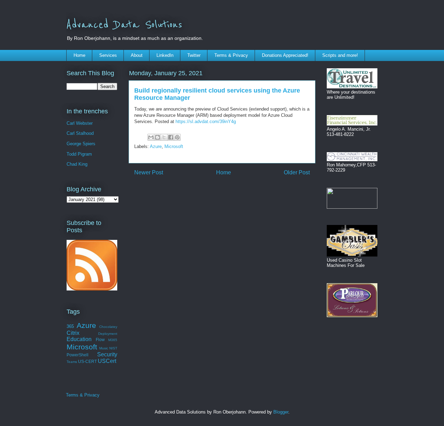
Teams (72, 362)
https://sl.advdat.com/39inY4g (206, 121)
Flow (100, 339)
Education (79, 339)
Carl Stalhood (80, 133)
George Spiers (81, 143)
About (137, 55)
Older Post (297, 172)
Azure (156, 146)
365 (70, 326)
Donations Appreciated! (285, 55)
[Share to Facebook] (170, 137)
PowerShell (77, 355)
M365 (112, 340)
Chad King (77, 164)
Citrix (73, 333)
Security (107, 354)
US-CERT (87, 361)
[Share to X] (164, 137)
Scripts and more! (340, 55)
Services (108, 55)
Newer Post (148, 172)
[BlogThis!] (157, 137)
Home (79, 55)
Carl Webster (80, 123)
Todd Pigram (79, 154)
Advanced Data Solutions (124, 25)
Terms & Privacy (231, 55)
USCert (107, 361)
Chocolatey (108, 327)
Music (103, 348)
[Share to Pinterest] (177, 137)
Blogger (280, 412)
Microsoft (173, 146)
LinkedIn (164, 55)
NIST (113, 348)
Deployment (107, 334)
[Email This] (150, 137)
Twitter (193, 55)
